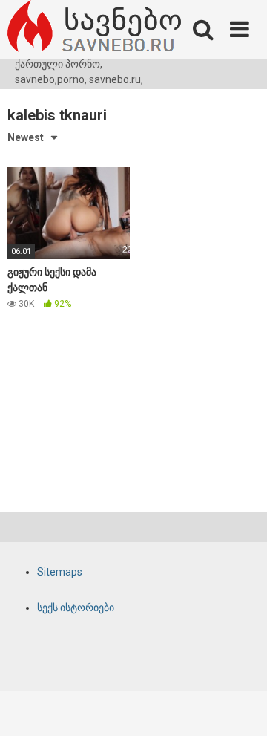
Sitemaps (59, 572)
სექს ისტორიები (75, 607)
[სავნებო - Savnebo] (94, 28)
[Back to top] (240, 706)
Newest (25, 137)
